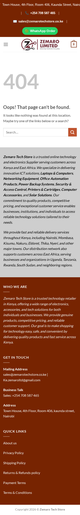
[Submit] (72, 132)
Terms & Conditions (18, 492)
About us (10, 443)
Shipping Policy (14, 463)
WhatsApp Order (42, 31)
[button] (5, 44)
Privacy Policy (13, 453)
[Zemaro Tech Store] (40, 44)
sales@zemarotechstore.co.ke (40, 21)
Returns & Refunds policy (21, 473)
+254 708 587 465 (42, 13)
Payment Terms (14, 483)
